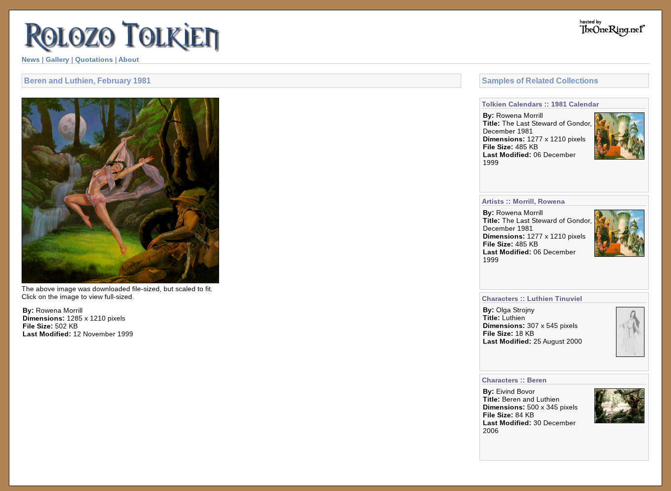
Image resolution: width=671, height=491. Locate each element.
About (128, 59)
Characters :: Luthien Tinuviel (532, 298)
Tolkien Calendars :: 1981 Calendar (540, 104)
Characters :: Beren (514, 380)
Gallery (57, 59)
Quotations (94, 59)
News (31, 59)
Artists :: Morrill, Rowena (523, 201)
